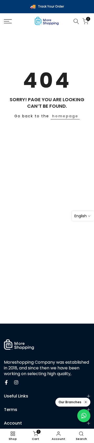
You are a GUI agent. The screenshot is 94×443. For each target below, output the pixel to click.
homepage (65, 116)
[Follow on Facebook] (6, 382)
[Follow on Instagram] (16, 382)
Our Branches (69, 402)
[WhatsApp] (83, 415)
